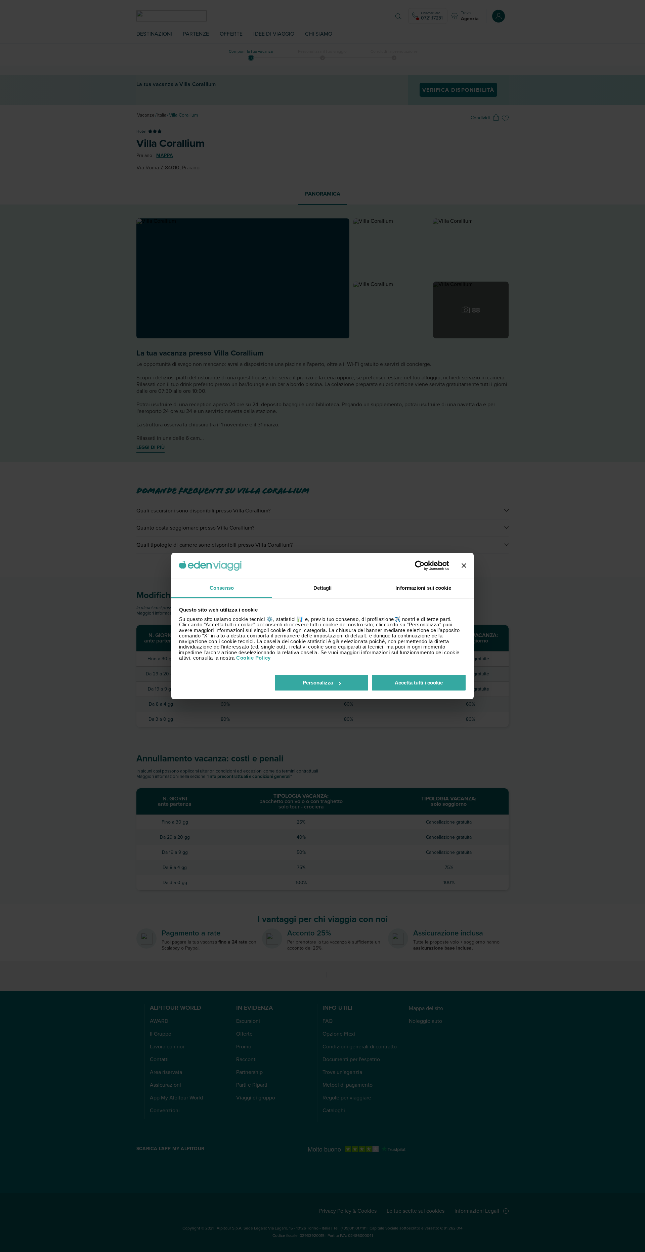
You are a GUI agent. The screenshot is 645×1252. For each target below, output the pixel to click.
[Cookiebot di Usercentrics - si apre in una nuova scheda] (419, 566)
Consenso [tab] (222, 588)
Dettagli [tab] (322, 588)
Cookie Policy (253, 658)
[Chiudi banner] (464, 566)
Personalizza (318, 682)
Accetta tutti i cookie (419, 682)
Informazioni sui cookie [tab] (423, 588)
